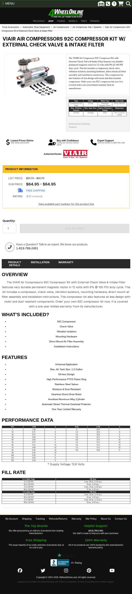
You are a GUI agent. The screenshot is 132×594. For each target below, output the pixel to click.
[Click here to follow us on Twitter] (43, 570)
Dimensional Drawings (79, 124)
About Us (106, 518)
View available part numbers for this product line (66, 204)
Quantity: (9, 221)
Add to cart (74, 228)
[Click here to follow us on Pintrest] (89, 570)
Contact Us (121, 518)
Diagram (73, 127)
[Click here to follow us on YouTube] (112, 570)
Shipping (26, 518)
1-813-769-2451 (27, 248)
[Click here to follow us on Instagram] (66, 570)
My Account (11, 518)
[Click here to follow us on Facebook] (19, 570)
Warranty (76, 518)
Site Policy (91, 518)
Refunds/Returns (58, 518)
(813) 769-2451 (95, 531)
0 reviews (35, 196)
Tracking (40, 518)
